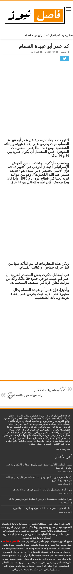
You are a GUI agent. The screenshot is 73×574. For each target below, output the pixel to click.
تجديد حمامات (26, 441)
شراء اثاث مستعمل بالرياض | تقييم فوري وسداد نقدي (42, 489)
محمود (63, 52)
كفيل (39, 443)
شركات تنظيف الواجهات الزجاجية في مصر (24, 435)
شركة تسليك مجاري (41, 438)
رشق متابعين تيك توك (61, 545)
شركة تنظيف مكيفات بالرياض (30, 415)
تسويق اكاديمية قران (38, 552)
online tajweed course (12, 548)
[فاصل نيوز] (36, 14)
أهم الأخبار (55, 35)
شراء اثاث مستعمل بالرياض (47, 432)
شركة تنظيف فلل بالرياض (58, 415)
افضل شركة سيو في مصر (58, 435)
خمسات (47, 443)
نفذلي (32, 443)
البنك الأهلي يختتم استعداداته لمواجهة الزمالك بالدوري (42, 508)
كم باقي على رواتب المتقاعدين (49, 388)
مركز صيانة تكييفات (40, 545)
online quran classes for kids (57, 555)
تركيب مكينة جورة (62, 441)
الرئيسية (66, 35)
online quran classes (60, 548)
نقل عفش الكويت (62, 438)
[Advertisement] (36, 100)
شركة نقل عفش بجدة (26, 562)
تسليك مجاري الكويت (20, 438)
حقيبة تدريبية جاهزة (25, 566)
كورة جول (53, 566)
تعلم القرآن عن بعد (25, 555)
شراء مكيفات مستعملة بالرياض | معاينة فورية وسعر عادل (40, 498)
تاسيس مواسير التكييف (50, 562)
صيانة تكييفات (22, 545)
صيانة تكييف (8, 545)
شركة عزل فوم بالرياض (49, 427)
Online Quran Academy (36, 548)
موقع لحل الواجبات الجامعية (19, 432)
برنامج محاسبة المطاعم (34, 421)
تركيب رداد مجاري (43, 441)
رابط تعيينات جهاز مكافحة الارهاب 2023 (24, 396)
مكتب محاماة (16, 559)
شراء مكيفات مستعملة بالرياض (27, 569)
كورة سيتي (40, 566)
